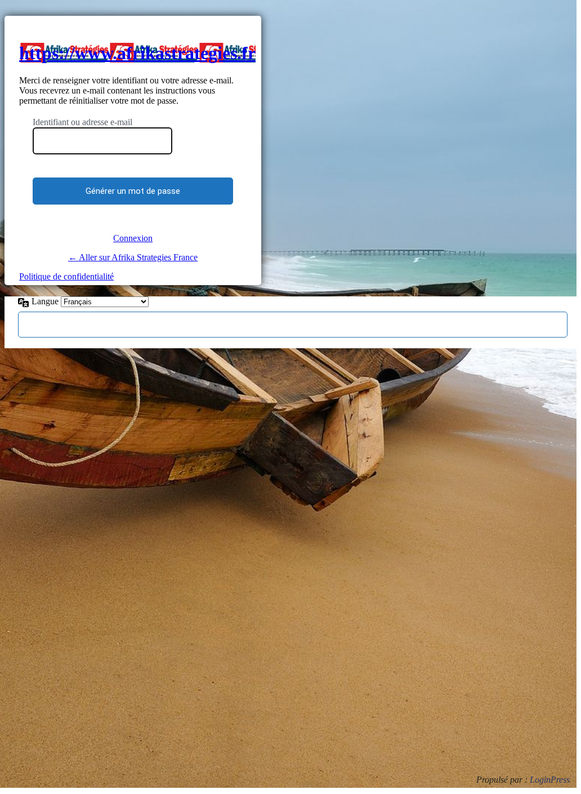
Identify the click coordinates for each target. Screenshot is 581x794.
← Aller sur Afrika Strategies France (133, 257)
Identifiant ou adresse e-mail (82, 122)
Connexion (133, 238)
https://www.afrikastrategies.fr (137, 53)
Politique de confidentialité (66, 276)
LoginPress (550, 779)
